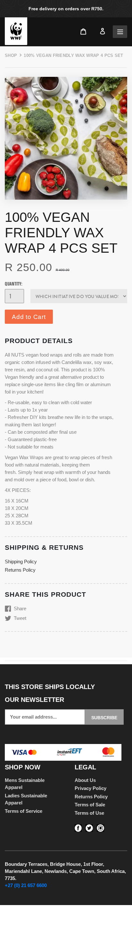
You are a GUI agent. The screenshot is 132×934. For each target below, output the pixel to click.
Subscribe (104, 717)
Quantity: (13, 284)
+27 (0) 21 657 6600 (26, 885)
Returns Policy (20, 570)
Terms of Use (89, 813)
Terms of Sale (90, 804)
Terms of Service (23, 811)
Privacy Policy (90, 788)
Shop (11, 55)
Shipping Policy (21, 561)
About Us (85, 780)
